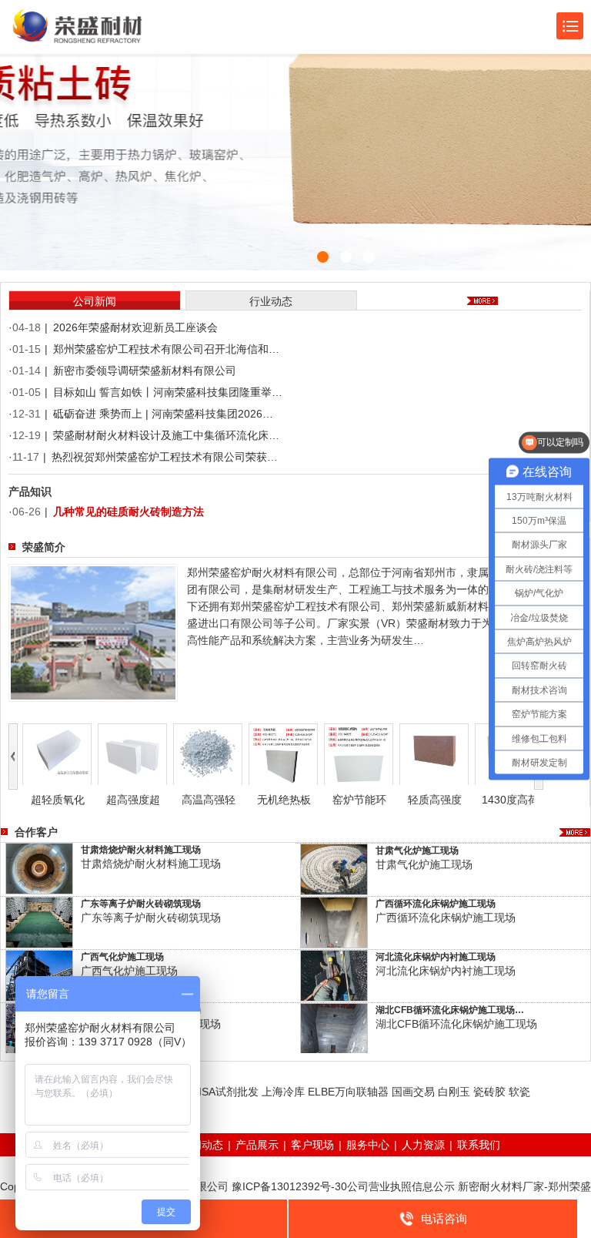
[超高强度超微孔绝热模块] (132, 753)
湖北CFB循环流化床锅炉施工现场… (450, 1010)
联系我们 (478, 1145)
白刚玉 (454, 1091)
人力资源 (423, 1145)
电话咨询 (444, 1218)
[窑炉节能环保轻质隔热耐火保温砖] (358, 753)
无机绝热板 (284, 799)
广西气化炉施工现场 (122, 956)
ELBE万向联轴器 (348, 1091)
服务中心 (367, 1145)
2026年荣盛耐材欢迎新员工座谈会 (135, 327)
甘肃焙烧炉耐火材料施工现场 (141, 849)
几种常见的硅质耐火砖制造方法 (128, 511)
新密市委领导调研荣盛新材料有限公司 (144, 370)
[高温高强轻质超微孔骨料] (207, 753)
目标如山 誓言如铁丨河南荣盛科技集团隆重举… (167, 392)
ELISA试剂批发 (222, 1091)
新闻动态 (201, 1145)
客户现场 (312, 1145)
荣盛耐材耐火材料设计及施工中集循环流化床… (166, 435)
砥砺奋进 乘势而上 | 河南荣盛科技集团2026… (163, 414)
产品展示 (257, 1145)
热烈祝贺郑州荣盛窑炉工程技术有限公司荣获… (165, 457)
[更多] (574, 832)
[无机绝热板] (283, 753)
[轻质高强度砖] (434, 753)
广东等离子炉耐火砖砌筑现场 (141, 903)
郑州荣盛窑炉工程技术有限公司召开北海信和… (166, 349)
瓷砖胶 (489, 1091)
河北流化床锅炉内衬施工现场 (436, 956)
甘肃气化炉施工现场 (417, 850)
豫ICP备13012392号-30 (289, 1186)
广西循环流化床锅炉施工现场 (436, 903)
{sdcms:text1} (295, 135)
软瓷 (519, 1091)
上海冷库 (283, 1091)
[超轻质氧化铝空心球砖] (57, 753)
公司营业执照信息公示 (401, 1186)
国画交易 (413, 1091)
